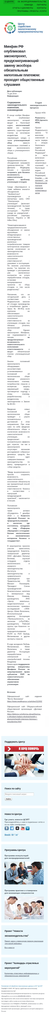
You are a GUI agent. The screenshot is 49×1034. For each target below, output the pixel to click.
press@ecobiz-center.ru (24, 996)
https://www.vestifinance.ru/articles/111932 (24, 701)
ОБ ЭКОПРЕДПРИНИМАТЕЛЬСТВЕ (32, 1)
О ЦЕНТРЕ (9, 1)
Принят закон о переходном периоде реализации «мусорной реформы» (24, 942)
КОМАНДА (28, 4)
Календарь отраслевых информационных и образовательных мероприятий (22, 974)
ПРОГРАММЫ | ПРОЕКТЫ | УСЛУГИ (31, 11)
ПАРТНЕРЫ (41, 4)
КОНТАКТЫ (41, 8)
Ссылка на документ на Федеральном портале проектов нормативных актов (41, 185)
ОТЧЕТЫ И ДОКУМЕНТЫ (23, 8)
